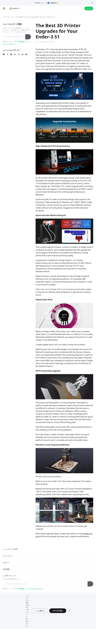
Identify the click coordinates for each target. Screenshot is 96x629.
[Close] (69, 610)
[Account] (81, 8)
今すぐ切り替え (58, 611)
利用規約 (21, 41)
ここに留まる (40, 611)
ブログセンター (8, 17)
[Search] (76, 8)
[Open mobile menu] (4, 8)
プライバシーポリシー (36, 589)
